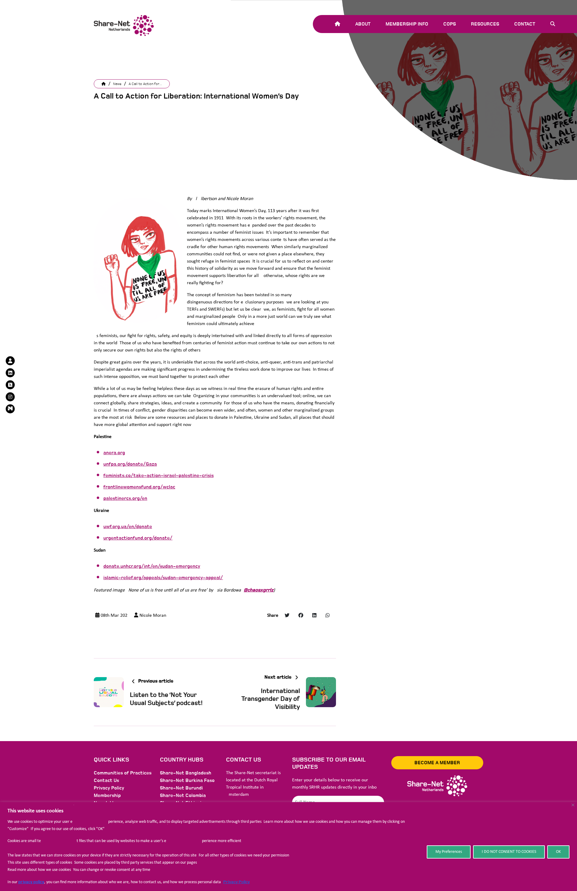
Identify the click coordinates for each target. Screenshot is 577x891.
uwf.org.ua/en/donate (127, 526)
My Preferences (448, 852)
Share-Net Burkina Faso (187, 780)
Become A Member (437, 762)
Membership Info (407, 24)
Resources (485, 24)
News (117, 84)
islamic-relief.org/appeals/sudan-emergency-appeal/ (163, 577)
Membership (107, 795)
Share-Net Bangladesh (185, 773)
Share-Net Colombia (183, 795)
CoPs (449, 24)
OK (558, 852)
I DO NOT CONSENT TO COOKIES (509, 852)
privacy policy (31, 881)
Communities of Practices (122, 773)
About (363, 24)
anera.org (114, 452)
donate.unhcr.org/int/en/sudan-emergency (151, 566)
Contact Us (106, 780)
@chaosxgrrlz (258, 590)
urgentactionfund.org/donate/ (137, 538)
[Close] (573, 805)
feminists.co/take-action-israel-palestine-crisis (158, 475)
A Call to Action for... (145, 84)
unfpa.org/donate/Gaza (130, 464)
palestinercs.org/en (125, 498)
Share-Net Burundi (181, 788)
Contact (524, 24)
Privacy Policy (236, 881)
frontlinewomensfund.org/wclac (139, 487)
